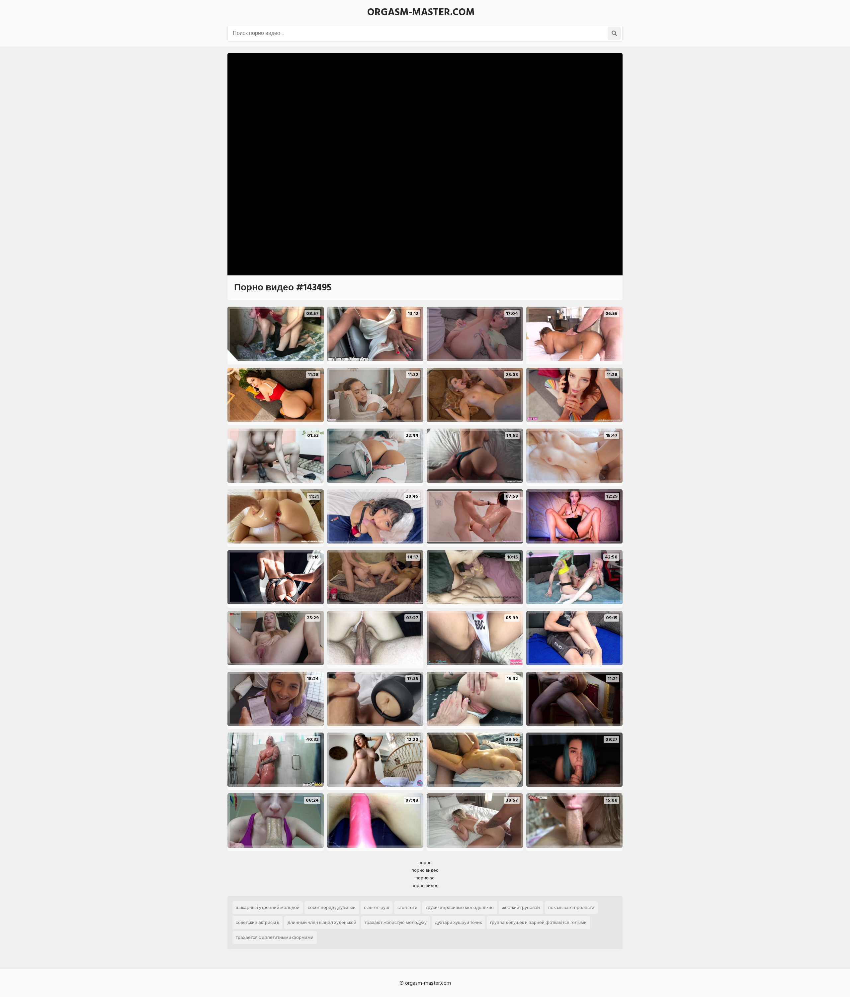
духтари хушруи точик (458, 922)
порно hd (425, 878)
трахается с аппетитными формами (274, 937)
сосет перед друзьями (332, 907)
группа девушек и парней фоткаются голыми (538, 922)
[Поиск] (614, 33)
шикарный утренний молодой (267, 907)
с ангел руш (376, 907)
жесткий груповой (521, 907)
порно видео (425, 870)
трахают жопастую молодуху (396, 922)
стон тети (407, 907)
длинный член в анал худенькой (322, 922)
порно (425, 862)
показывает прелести (571, 907)
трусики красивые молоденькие (460, 907)
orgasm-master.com (421, 12)
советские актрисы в (257, 922)
